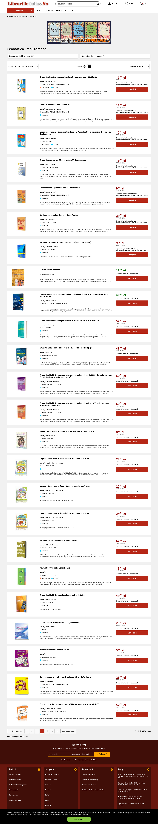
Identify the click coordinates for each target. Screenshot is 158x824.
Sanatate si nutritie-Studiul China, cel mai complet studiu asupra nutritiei (131, 783)
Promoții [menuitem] (49, 10)
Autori (47, 800)
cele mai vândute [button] (27, 66)
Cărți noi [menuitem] (39, 10)
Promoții (48, 790)
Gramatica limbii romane (21, 56)
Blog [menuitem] (71, 10)
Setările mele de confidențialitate (93, 790)
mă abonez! (102, 754)
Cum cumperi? (14, 790)
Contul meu (116, 4)
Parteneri (48, 805)
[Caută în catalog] (98, 3)
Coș (145, 3)
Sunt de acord (79, 819)
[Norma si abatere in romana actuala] (21, 122)
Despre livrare (13, 795)
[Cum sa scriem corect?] (23, 277)
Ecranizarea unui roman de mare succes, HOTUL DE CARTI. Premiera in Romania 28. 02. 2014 (133, 776)
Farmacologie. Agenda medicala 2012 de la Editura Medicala (132, 790)
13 (57, 731)
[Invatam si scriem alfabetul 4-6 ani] (21, 667)
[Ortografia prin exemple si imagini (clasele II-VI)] (21, 639)
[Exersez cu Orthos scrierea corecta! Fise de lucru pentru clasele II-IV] (21, 721)
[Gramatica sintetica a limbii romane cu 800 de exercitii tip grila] (21, 365)
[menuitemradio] (85, 66)
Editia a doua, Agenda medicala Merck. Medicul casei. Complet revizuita (131, 797)
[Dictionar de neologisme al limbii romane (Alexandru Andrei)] (21, 259)
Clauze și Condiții (27, 814)
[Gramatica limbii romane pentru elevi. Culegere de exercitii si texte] (21, 94)
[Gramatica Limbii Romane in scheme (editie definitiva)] (21, 612)
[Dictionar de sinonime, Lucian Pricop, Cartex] (21, 232)
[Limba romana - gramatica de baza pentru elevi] (21, 205)
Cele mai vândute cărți (89, 774)
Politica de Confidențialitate (18, 785)
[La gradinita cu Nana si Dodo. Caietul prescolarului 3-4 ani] (21, 530)
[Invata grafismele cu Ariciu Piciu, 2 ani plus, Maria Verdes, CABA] (21, 448)
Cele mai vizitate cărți (89, 785)
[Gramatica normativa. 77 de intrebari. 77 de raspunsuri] (21, 177)
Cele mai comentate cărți (90, 779)
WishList (132, 4)
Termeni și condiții (15, 774)
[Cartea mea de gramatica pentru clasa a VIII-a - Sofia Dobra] (21, 694)
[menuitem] (20, 10)
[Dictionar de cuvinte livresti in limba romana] (21, 557)
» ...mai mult (52, 95)
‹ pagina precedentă (15, 731)
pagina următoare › (68, 731)
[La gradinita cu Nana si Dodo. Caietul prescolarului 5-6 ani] (21, 475)
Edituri (47, 795)
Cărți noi (48, 785)
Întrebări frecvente (15, 800)
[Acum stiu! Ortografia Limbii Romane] (21, 585)
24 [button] (145, 66)
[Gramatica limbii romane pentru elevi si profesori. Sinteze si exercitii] (21, 337)
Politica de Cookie (138, 812)
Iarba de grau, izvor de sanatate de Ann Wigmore (131, 804)
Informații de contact (52, 774)
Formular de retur (51, 779)
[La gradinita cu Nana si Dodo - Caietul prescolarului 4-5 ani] (21, 503)
